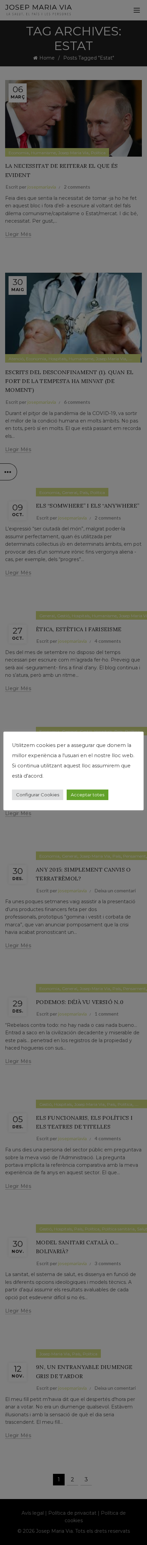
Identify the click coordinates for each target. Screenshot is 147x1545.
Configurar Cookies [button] (37, 794)
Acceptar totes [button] (87, 794)
